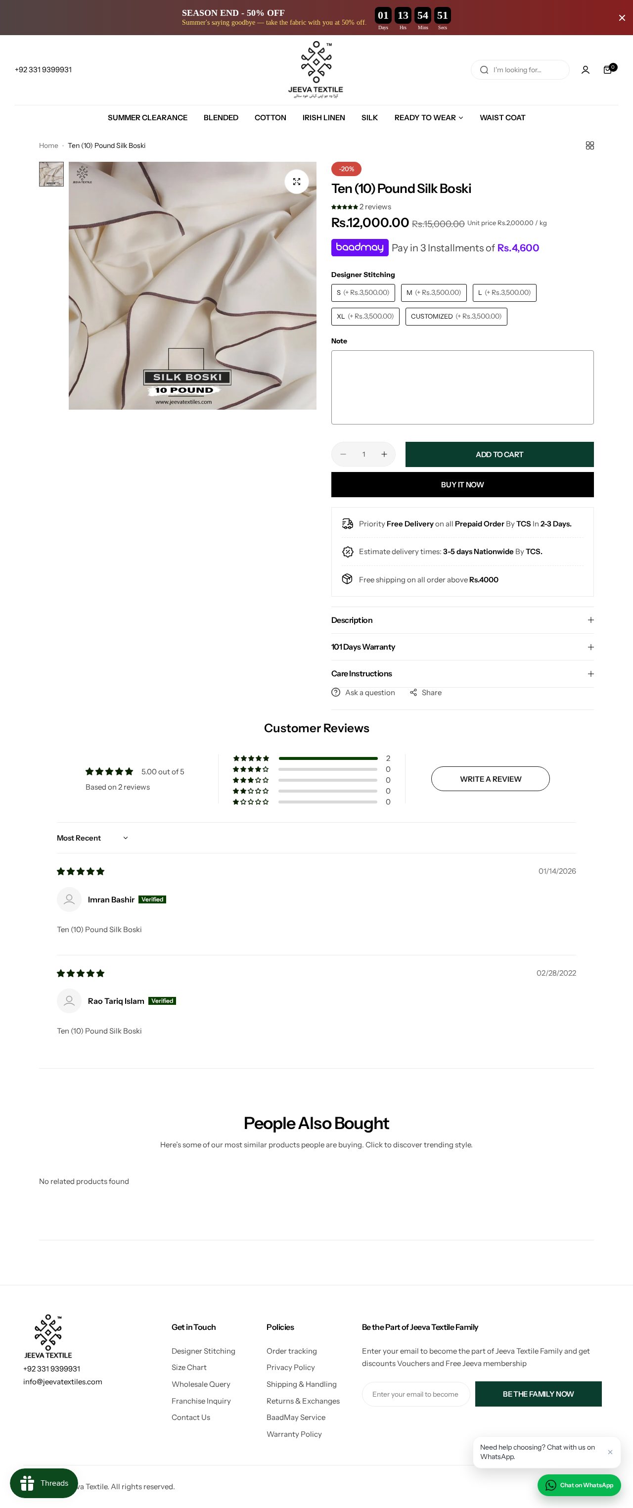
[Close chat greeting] (610, 1452)
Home (48, 145)
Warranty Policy (294, 1434)
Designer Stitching (203, 1351)
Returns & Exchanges (303, 1401)
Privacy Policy (291, 1367)
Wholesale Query (201, 1384)
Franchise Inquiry (201, 1401)
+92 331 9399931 (51, 1368)
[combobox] (520, 70)
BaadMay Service (296, 1417)
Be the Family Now (538, 1394)
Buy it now (462, 484)
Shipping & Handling (302, 1384)
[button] (345, 206)
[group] (192, 286)
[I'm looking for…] (484, 70)
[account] (585, 70)
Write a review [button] (491, 779)
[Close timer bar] (622, 18)
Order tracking (292, 1351)
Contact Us (191, 1417)
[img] (80, 871)
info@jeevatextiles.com (62, 1381)
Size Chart (189, 1367)
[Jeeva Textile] (316, 70)
